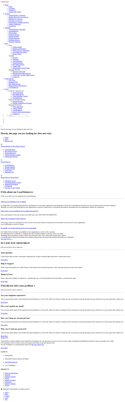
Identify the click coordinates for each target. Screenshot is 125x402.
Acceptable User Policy (19, 52)
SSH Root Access (10, 181)
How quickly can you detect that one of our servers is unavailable (18, 228)
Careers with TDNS (15, 12)
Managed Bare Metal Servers (21, 73)
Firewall (15, 57)
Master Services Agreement (20, 50)
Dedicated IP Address (11, 184)
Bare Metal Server (18, 94)
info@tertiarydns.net (11, 362)
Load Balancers (13, 31)
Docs (6, 43)
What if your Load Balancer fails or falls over (13, 218)
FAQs (6, 89)
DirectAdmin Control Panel (20, 68)
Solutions (7, 28)
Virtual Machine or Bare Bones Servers (13, 146)
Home (6, 5)
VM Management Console (13, 182)
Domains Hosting (14, 35)
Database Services (14, 40)
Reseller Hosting (14, 36)
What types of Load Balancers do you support (13, 201)
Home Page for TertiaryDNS (10, 177)
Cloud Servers (9, 78)
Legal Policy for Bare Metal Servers (23, 75)
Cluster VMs (16, 66)
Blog (6, 394)
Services (7, 14)
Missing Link (9, 141)
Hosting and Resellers (19, 49)
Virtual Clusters (17, 108)
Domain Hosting (17, 101)
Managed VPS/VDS (18, 71)
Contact (7, 396)
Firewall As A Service (15, 21)
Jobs (6, 399)
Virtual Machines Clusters (13, 155)
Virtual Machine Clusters (20, 96)
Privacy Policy (16, 54)
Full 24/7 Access (12, 188)
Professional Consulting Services (19, 22)
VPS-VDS (12, 80)
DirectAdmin (13, 33)
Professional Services (11, 156)
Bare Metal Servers (18, 64)
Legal (6, 398)
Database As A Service (16, 19)
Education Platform (15, 42)
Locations (12, 8)
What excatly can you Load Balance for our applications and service (19, 211)
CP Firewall (8, 186)
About (7, 392)
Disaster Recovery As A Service (18, 17)
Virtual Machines (17, 63)
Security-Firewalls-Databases (21, 112)
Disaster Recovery (14, 38)
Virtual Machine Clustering (17, 15)
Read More (4, 260)
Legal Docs (12, 26)
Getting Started (17, 47)
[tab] (62, 202)
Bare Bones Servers (11, 151)
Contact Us (12, 10)
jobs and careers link (37, 344)
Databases (15, 59)
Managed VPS (13, 82)
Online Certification (15, 24)
